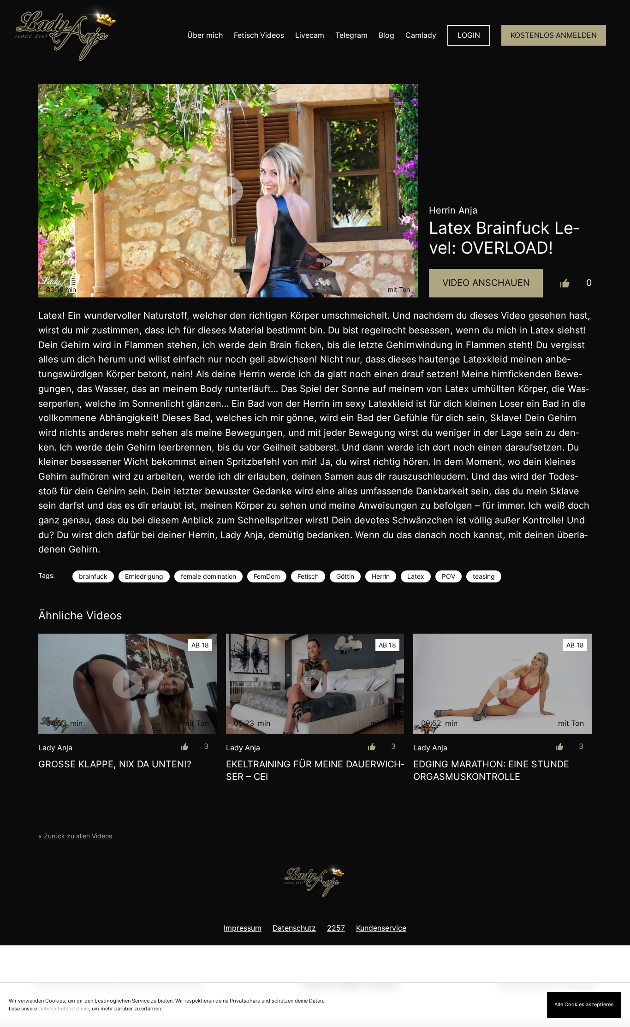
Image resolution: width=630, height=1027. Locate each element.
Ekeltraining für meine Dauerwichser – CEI (315, 771)
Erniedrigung (144, 576)
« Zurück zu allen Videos (75, 836)
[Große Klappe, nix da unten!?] (127, 684)
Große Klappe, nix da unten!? (114, 764)
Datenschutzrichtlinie (63, 1008)
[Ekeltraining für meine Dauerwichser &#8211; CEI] (315, 684)
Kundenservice (381, 928)
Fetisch (308, 576)
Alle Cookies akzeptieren (583, 1004)
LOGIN (469, 35)
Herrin (381, 576)
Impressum (243, 928)
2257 (336, 928)
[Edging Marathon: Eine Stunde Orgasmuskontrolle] (502, 684)
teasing (484, 576)
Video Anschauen (486, 282)
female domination (208, 576)
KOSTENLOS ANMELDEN (554, 35)
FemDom (267, 576)
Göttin (345, 576)
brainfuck (93, 576)
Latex (415, 576)
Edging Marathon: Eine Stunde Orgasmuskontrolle (491, 771)
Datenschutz (294, 928)
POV (448, 576)
